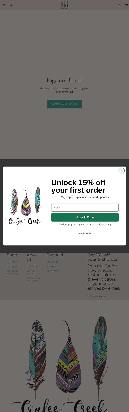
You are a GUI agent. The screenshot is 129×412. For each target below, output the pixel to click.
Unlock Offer (84, 217)
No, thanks (84, 233)
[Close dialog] (122, 170)
